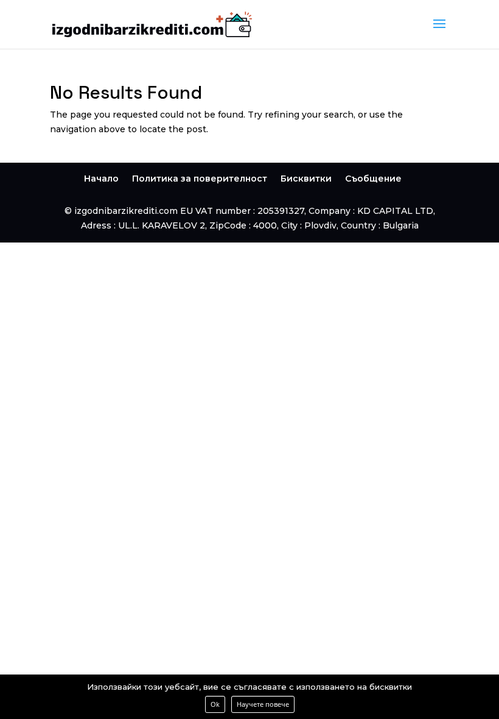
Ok (215, 704)
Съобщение (373, 178)
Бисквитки (306, 178)
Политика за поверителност (199, 178)
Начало (101, 178)
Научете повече (263, 704)
